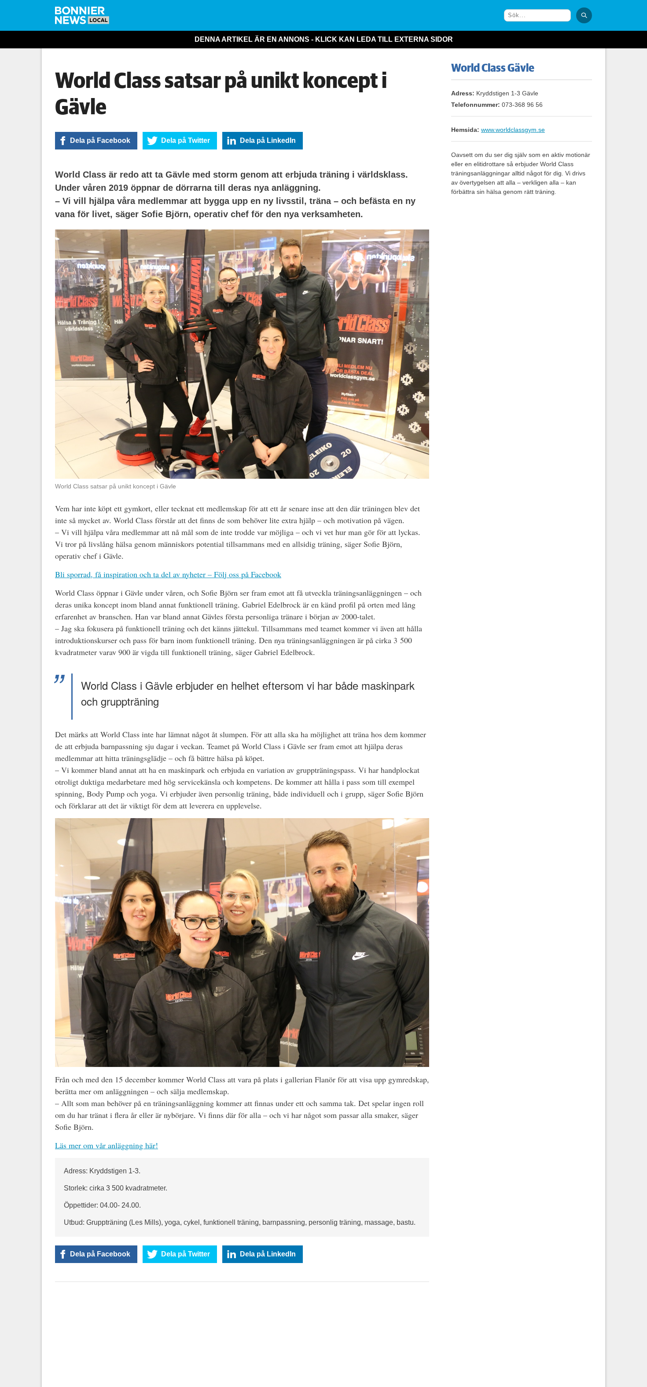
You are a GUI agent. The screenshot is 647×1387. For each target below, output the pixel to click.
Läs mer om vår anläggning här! (106, 1145)
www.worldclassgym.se (513, 129)
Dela (100, 140)
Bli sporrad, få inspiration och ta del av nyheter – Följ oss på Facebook (168, 574)
